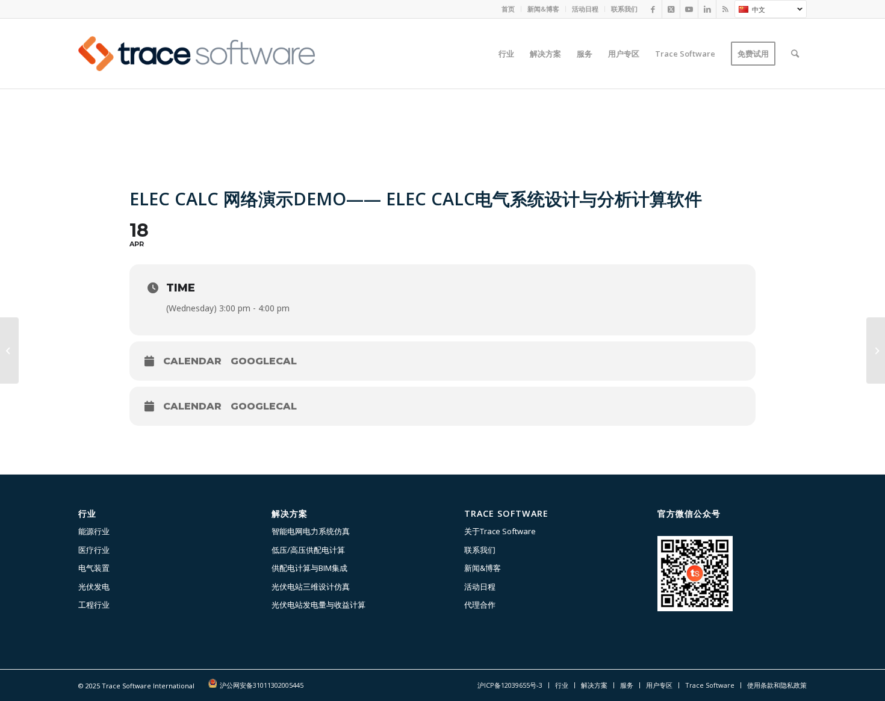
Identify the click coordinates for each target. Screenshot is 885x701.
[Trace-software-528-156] (196, 54)
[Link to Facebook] (653, 9)
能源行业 (94, 531)
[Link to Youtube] (689, 9)
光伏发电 (94, 586)
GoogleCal (264, 361)
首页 (508, 8)
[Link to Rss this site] (725, 9)
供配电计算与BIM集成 (309, 567)
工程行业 (94, 604)
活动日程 (585, 8)
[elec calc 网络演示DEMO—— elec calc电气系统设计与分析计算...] (9, 350)
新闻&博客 (543, 8)
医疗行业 (94, 549)
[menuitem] (508, 9)
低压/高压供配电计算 (308, 549)
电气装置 (94, 567)
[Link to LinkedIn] (707, 9)
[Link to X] (671, 9)
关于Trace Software (500, 531)
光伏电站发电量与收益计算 (318, 604)
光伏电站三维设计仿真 (311, 586)
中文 (749, 11)
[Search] (795, 54)
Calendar (192, 361)
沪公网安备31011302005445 (261, 685)
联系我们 (624, 8)
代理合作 (479, 604)
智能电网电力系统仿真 (311, 531)
